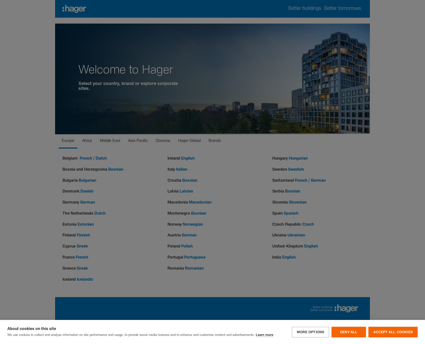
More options (310, 332)
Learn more (264, 335)
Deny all (349, 332)
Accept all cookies (393, 332)
